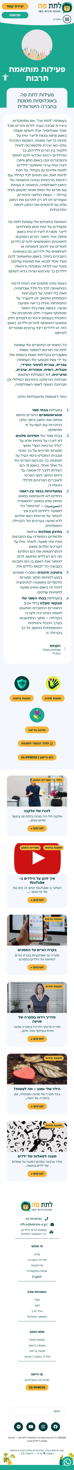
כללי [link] (59, 780)
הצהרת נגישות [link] (17, 1450)
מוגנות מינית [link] (54, 986)
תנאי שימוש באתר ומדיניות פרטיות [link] (45, 1450)
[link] (5, 77)
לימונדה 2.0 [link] (27, 1453)
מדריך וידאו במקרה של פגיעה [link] (37, 1019)
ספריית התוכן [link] (42, 780)
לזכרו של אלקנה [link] (37, 811)
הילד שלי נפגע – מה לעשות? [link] (37, 1089)
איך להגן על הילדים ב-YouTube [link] (37, 880)
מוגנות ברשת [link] (53, 848)
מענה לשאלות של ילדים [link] (37, 1156)
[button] (67, 19)
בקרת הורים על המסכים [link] (37, 950)
